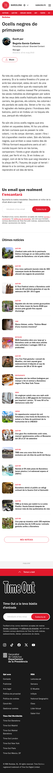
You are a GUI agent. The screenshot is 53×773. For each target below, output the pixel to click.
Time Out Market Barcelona (10, 732)
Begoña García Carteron (26, 44)
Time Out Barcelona (11, 721)
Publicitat (7, 684)
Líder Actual (36, 709)
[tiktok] (11, 644)
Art (35, 13)
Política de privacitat (12, 694)
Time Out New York (11, 744)
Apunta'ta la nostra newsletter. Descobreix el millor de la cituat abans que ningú (26, 201)
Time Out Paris (9, 749)
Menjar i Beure (25, 13)
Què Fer (14, 13)
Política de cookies (11, 699)
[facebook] (19, 644)
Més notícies (26, 540)
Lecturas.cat (36, 679)
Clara (33, 704)
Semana (34, 684)
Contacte (7, 679)
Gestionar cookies (10, 709)
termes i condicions (10, 629)
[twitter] (26, 644)
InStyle (34, 694)
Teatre (42, 13)
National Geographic (39, 699)
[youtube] (33, 644)
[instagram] (4, 644)
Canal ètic (7, 704)
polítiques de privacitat (22, 219)
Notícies (5, 13)
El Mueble (35, 689)
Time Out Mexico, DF (12, 753)
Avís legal (7, 689)
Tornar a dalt (29, 572)
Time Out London (10, 739)
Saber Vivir (35, 714)
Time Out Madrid (10, 726)
